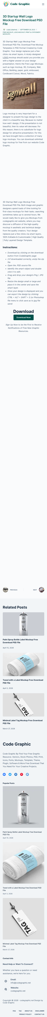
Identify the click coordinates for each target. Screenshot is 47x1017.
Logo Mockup (19, 32)
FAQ (14, 1011)
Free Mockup (8, 32)
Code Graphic (8, 1003)
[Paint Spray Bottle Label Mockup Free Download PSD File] (23, 624)
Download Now (24, 317)
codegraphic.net (18, 991)
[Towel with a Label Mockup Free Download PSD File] (23, 664)
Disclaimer (39, 1011)
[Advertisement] (23, 174)
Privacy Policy (25, 1014)
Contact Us (39, 1014)
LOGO (6, 57)
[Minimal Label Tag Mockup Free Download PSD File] (23, 705)
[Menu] (43, 4)
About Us (28, 1011)
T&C (20, 1011)
